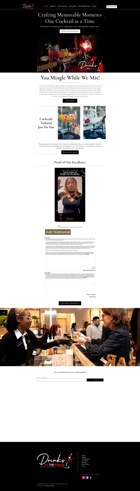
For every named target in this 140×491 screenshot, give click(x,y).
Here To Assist (50, 485)
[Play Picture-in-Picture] (101, 70)
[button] (104, 17)
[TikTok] (90, 477)
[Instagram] (83, 477)
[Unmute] (39, 70)
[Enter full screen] (104, 70)
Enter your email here (41, 377)
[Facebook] (87, 477)
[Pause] (36, 70)
